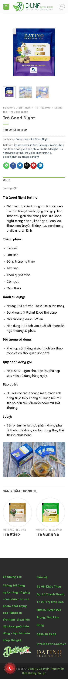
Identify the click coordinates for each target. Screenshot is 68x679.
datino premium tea (25, 145)
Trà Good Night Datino (38, 153)
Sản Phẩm (25, 107)
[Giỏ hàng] (62, 7)
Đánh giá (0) (10, 188)
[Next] (59, 52)
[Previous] (8, 52)
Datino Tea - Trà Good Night (32, 139)
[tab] (34, 181)
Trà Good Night (49, 149)
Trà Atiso (11, 535)
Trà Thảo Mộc (42, 107)
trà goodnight (30, 157)
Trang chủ (9, 107)
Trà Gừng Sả (47, 535)
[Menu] (6, 7)
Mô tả (6, 180)
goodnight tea (12, 157)
